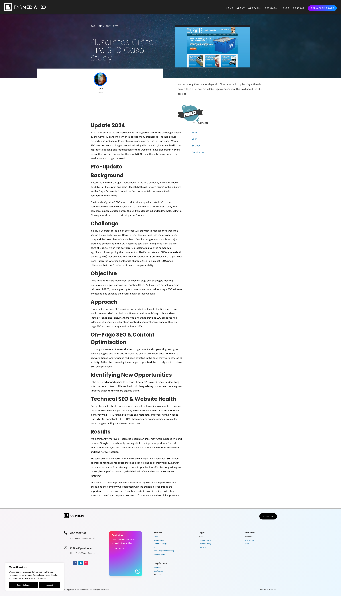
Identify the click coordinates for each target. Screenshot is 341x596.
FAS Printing (249, 540)
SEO (155, 547)
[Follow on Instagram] (86, 563)
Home (229, 8)
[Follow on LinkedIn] (80, 563)
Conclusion (198, 152)
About (240, 8)
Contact (299, 8)
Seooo (246, 544)
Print (156, 536)
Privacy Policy (205, 540)
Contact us (268, 516)
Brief (194, 138)
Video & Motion (160, 554)
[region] (34, 577)
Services (271, 8)
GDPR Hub (203, 547)
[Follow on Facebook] (75, 563)
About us (157, 567)
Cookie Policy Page (37, 578)
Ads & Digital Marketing (164, 551)
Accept (49, 585)
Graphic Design (160, 544)
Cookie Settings (23, 585)
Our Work (255, 8)
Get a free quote (322, 8)
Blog (286, 8)
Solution (196, 145)
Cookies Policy (205, 544)
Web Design (159, 540)
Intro (194, 132)
